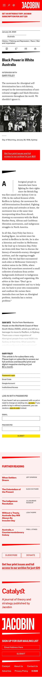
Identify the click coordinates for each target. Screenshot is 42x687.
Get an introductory (12, 14)
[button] (4, 5)
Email (5, 415)
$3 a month (7, 367)
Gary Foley (8, 76)
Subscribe (11, 555)
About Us (18, 666)
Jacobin (27, 14)
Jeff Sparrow (31, 477)
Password (7, 425)
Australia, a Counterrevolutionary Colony (13, 532)
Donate (30, 555)
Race (33, 41)
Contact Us (32, 666)
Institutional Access (10, 387)
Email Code (6, 379)
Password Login (8, 375)
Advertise (6, 671)
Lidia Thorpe (31, 512)
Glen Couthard (32, 489)
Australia (11, 37)
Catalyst (6, 666)
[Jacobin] (30, 5)
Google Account (8, 383)
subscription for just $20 (15, 17)
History (5, 41)
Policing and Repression (19, 41)
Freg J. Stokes (31, 529)
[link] (13, 5)
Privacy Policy (21, 671)
